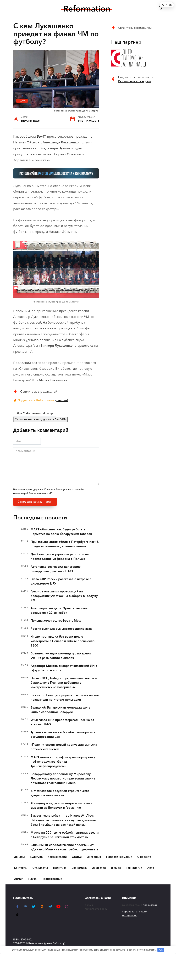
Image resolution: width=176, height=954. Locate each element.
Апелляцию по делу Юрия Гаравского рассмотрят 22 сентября (59, 610)
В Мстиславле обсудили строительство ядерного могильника (60, 793)
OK (161, 950)
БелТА (41, 136)
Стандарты (40, 867)
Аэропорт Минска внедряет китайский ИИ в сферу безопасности (64, 668)
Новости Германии (119, 856)
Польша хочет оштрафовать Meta (56, 620)
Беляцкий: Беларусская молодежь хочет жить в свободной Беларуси (61, 710)
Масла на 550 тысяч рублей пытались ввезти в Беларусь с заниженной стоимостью (65, 835)
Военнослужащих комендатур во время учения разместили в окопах (61, 656)
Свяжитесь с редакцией (38, 392)
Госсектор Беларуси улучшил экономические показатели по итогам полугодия (65, 697)
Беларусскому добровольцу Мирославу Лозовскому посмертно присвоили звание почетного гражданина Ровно (63, 778)
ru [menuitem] (163, 5)
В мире (116, 867)
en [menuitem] (170, 5)
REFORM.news (30, 120)
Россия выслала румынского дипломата (61, 628)
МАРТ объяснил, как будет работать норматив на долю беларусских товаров (61, 532)
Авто (150, 867)
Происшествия (52, 878)
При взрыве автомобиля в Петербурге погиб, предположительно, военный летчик (65, 544)
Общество (99, 867)
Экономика (79, 867)
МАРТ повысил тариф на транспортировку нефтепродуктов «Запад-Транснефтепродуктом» (63, 761)
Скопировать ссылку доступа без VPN (40, 419)
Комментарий (57, 856)
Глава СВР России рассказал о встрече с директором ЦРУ (61, 581)
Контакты (20, 867)
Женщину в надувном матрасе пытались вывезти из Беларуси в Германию (61, 805)
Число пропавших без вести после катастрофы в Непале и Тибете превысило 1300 (63, 641)
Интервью (94, 856)
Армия (18, 878)
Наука (22, 101)
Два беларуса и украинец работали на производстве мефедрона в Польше (60, 556)
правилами (150, 904)
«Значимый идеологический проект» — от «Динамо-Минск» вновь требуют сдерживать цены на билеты (64, 849)
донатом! (61, 400)
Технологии (134, 867)
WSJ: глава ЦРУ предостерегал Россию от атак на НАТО (62, 722)
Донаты (19, 856)
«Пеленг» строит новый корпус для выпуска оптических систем (64, 747)
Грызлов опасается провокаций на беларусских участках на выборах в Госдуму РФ (64, 596)
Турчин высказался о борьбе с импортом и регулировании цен (63, 734)
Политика (59, 867)
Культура (36, 856)
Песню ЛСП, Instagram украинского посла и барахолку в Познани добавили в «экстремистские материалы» (64, 682)
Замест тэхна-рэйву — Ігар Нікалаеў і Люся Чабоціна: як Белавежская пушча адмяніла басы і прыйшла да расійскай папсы (63, 820)
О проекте (144, 856)
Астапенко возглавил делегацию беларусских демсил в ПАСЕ (56, 569)
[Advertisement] (137, 112)
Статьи (77, 856)
